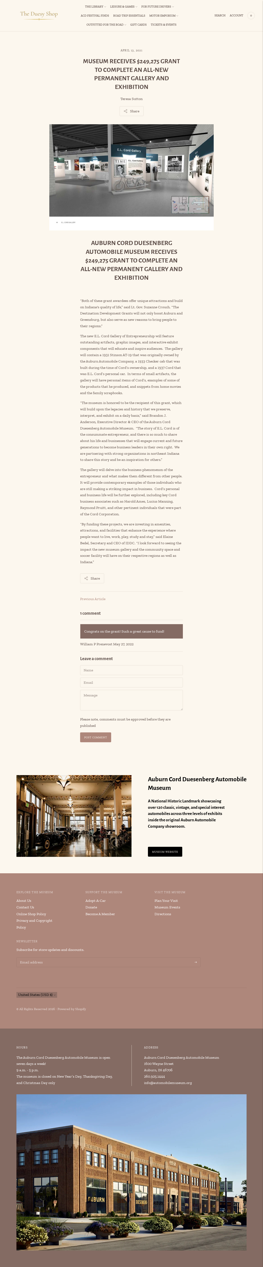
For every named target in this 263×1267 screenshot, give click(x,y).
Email (88, 678)
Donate (91, 907)
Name (88, 666)
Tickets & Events (163, 24)
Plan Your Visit (166, 900)
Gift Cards (138, 24)
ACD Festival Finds (95, 15)
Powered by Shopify (72, 1009)
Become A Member (100, 914)
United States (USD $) (35, 994)
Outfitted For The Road (105, 24)
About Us (23, 900)
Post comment (95, 737)
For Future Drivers (156, 6)
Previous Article (92, 599)
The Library (94, 6)
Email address (31, 958)
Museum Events (167, 907)
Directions (163, 914)
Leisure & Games (122, 6)
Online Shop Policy (31, 914)
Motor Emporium (162, 15)
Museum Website (165, 851)
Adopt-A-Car (95, 900)
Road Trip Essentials (129, 15)
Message (90, 690)
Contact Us (25, 907)
